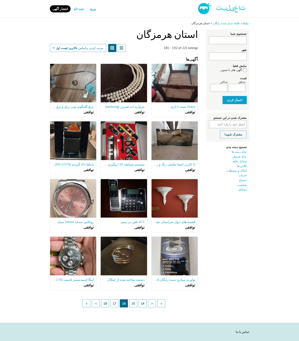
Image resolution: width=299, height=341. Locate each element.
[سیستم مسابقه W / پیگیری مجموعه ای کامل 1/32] (124, 140)
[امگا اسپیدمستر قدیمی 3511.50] (73, 256)
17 (114, 304)
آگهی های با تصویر (231, 70)
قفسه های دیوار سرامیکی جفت (174, 222)
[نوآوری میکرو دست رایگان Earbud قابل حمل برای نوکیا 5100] (175, 256)
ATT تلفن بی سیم (132, 222)
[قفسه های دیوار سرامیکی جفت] (175, 198)
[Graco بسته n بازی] (175, 83)
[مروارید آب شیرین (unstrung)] (124, 83)
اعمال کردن (234, 100)
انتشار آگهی (60, 9)
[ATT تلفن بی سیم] (124, 198)
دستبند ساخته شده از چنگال (125, 280)
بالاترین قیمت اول (66, 48)
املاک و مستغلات (236, 171)
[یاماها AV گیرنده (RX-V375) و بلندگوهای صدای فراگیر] (73, 140)
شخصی (242, 185)
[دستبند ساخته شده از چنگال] (124, 256)
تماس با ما (242, 332)
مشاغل (242, 190)
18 (105, 304)
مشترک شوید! (233, 134)
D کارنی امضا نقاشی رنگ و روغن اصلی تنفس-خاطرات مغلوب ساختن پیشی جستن (174, 164)
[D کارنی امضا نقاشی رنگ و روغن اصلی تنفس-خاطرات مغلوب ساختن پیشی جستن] (175, 140)
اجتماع (243, 180)
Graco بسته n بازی (182, 107)
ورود (92, 9)
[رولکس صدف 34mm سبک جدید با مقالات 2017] (73, 198)
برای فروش (239, 156)
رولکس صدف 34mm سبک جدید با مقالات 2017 (73, 222)
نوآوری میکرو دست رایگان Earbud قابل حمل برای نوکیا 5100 (174, 280)
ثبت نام (79, 9)
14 (142, 304)
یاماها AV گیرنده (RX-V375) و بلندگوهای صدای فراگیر (73, 164)
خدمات (242, 175)
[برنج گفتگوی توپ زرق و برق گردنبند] (73, 83)
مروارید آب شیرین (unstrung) (124, 107)
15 (133, 304)
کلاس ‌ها (242, 166)
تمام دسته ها (239, 152)
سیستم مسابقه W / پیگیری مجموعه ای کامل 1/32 (123, 164)
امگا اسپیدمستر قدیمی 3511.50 (73, 280)
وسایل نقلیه (239, 161)
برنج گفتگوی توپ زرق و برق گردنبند (73, 107)
